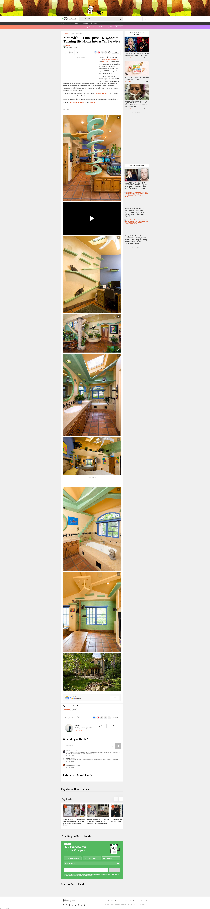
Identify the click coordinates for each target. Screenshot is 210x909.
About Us (132, 900)
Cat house (67, 709)
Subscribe (115, 870)
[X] (72, 905)
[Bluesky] (75, 905)
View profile (99, 726)
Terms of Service (142, 904)
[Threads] (78, 905)
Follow (113, 726)
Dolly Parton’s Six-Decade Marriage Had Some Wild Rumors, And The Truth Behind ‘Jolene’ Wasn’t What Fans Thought (136, 212)
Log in (146, 19)
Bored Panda (69, 900)
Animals (66, 33)
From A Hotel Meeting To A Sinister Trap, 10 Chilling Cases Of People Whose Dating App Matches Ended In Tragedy (136, 186)
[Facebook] (63, 905)
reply (72, 755)
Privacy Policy (132, 904)
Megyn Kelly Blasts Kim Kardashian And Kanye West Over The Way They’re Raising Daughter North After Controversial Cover (136, 239)
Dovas (68, 45)
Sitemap (107, 904)
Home (62, 23)
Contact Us (144, 900)
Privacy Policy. (89, 875)
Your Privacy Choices (114, 900)
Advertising (125, 900)
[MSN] (81, 905)
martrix (68, 758)
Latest (76, 23)
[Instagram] (66, 905)
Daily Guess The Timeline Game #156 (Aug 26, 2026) (137, 78)
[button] (116, 799)
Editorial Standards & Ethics (118, 904)
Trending (69, 23)
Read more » (79, 730)
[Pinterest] (69, 905)
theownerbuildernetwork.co (77, 102)
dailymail (92, 102)
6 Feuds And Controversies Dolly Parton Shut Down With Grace (137, 55)
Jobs (138, 900)
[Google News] (84, 905)
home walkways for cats (111, 59)
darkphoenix (69, 764)
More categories (70, 863)
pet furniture (106, 62)
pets (74, 709)
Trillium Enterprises (100, 93)
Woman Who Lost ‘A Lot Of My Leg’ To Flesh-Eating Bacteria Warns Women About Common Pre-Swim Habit (136, 104)
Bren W (68, 750)
